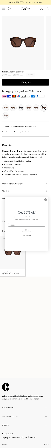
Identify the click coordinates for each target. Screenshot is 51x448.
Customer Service (10, 416)
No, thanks (26, 235)
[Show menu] (3, 9)
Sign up (27, 230)
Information (8, 408)
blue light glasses (20, 395)
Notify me (25, 82)
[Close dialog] (45, 199)
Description (7, 144)
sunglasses (9, 395)
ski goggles (35, 395)
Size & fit (6, 191)
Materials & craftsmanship (13, 183)
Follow (5, 425)
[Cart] (47, 9)
